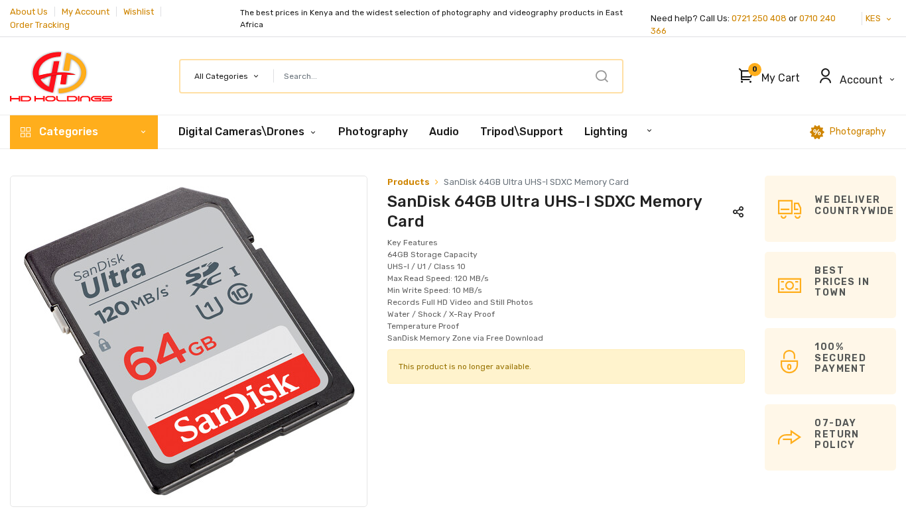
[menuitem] (373, 132)
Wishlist (138, 12)
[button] (766, 76)
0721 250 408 (759, 18)
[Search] (601, 76)
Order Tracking (40, 25)
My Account (85, 12)
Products (408, 182)
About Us (29, 12)
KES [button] (874, 18)
